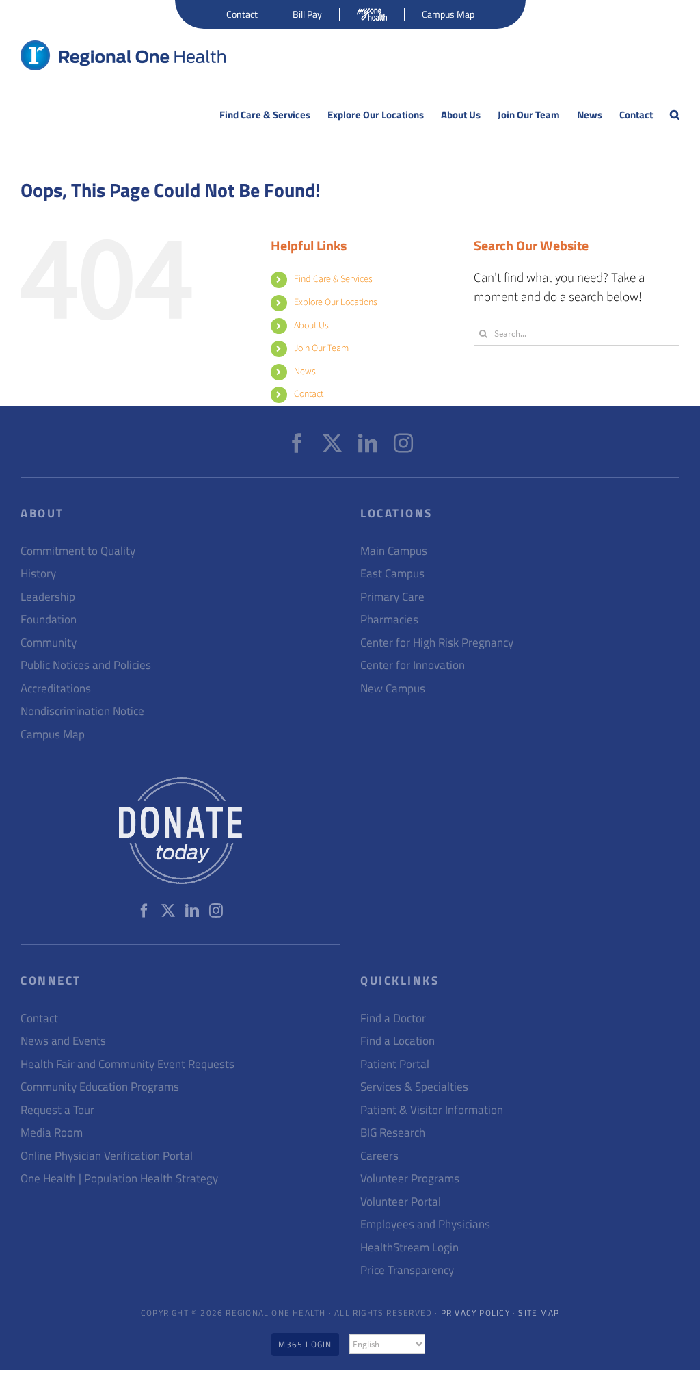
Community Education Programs (100, 1086)
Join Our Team (321, 348)
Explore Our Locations (335, 302)
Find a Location (397, 1041)
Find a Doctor (393, 1018)
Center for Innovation (412, 665)
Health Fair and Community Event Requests (127, 1064)
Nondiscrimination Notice (82, 711)
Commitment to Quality (78, 551)
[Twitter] (332, 443)
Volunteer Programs (409, 1178)
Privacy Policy (475, 1312)
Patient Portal (394, 1064)
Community (49, 642)
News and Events (63, 1041)
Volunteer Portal (400, 1201)
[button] (674, 115)
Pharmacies (389, 619)
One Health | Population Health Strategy (119, 1178)
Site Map (538, 1312)
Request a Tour (57, 1110)
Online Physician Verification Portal (107, 1156)
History (38, 573)
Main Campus (393, 551)
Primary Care (392, 597)
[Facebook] (296, 443)
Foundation (49, 619)
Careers (379, 1156)
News (305, 371)
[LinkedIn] (367, 443)
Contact (308, 394)
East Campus (392, 573)
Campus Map (53, 734)
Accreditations (56, 688)
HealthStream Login (409, 1247)
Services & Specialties (414, 1086)
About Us (311, 326)
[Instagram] (403, 443)
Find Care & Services (333, 279)
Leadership (48, 597)
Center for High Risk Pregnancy (436, 642)
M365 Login (305, 1344)
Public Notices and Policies (86, 665)
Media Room (52, 1132)
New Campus (392, 688)
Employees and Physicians (425, 1224)
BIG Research (392, 1132)
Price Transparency (407, 1270)
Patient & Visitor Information (431, 1110)
